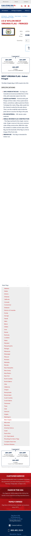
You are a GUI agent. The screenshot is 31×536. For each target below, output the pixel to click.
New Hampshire (8, 368)
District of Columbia (9, 310)
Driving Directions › (15, 521)
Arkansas (6, 297)
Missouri (6, 357)
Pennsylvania (7, 392)
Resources (6, 2)
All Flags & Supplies (16, 10)
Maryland (6, 343)
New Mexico (7, 373)
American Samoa (9, 428)
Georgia (6, 316)
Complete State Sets (10, 442)
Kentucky (6, 335)
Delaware (6, 307)
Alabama (6, 288)
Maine (5, 340)
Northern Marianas (9, 444)
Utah (5, 409)
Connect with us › (17, 525)
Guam (6, 431)
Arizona (6, 294)
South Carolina (8, 398)
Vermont (6, 411)
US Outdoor (5, 10)
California (6, 299)
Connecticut (7, 305)
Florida (6, 313)
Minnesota (7, 351)
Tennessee (7, 403)
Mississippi (7, 354)
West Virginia (18, 16)
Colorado (6, 302)
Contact (26, 2)
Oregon (6, 390)
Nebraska (6, 362)
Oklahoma (7, 387)
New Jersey (7, 370)
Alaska (6, 291)
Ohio (5, 384)
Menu (26, 10)
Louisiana (6, 338)
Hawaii (6, 318)
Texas (5, 406)
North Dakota (8, 381)
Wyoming (7, 425)
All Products (4, 16)
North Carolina (8, 379)
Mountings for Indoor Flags (11, 439)
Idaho (5, 321)
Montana (6, 359)
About (16, 2)
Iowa (5, 329)
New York (6, 376)
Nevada (6, 365)
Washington (7, 417)
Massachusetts (8, 346)
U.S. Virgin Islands (9, 436)
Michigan (6, 348)
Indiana (6, 327)
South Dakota (8, 400)
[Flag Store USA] (9, 6)
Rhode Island (7, 395)
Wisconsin (7, 422)
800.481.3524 (17, 530)
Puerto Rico (7, 433)
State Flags (10, 16)
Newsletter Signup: (15, 534)
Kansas (6, 332)
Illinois (6, 324)
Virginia (6, 414)
